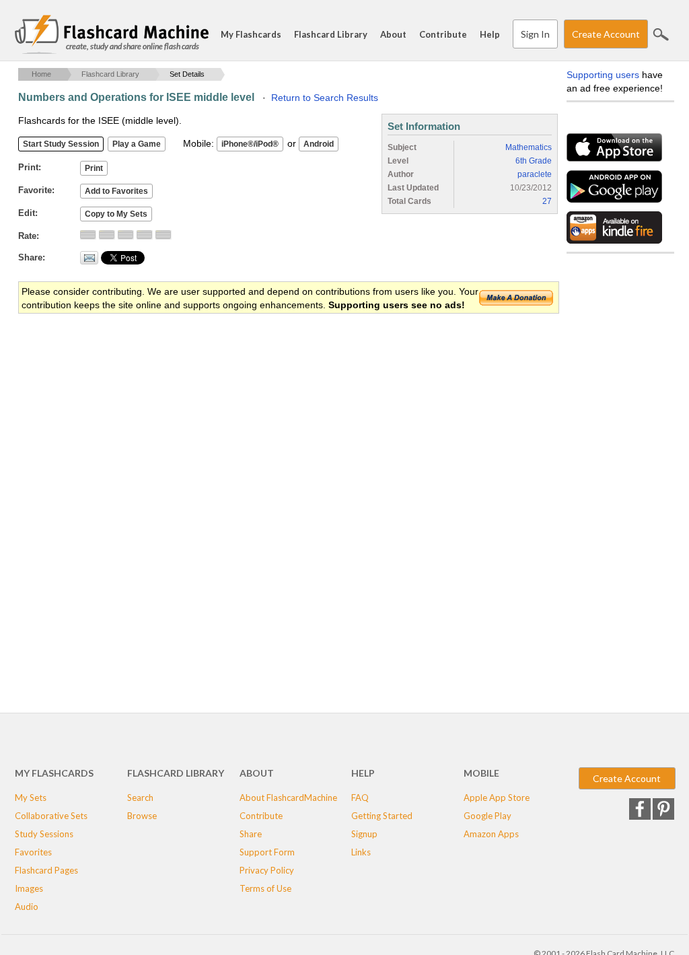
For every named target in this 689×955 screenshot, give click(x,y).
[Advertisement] (263, 422)
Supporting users (603, 74)
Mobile (481, 773)
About (393, 34)
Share (251, 833)
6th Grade (533, 161)
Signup (364, 833)
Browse (142, 815)
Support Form (267, 852)
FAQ (360, 797)
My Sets (30, 797)
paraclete (534, 174)
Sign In (535, 34)
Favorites (33, 852)
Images (29, 888)
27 (547, 201)
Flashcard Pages (46, 870)
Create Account (606, 34)
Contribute (443, 34)
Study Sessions (44, 833)
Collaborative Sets (51, 815)
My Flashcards (251, 34)
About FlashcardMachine (288, 797)
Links (361, 852)
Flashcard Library (330, 34)
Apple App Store (497, 797)
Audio (26, 906)
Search (660, 34)
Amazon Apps (491, 833)
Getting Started (381, 815)
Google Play (487, 815)
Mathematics (528, 147)
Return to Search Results (324, 97)
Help (490, 34)
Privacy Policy (267, 870)
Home (41, 74)
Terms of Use (265, 888)
